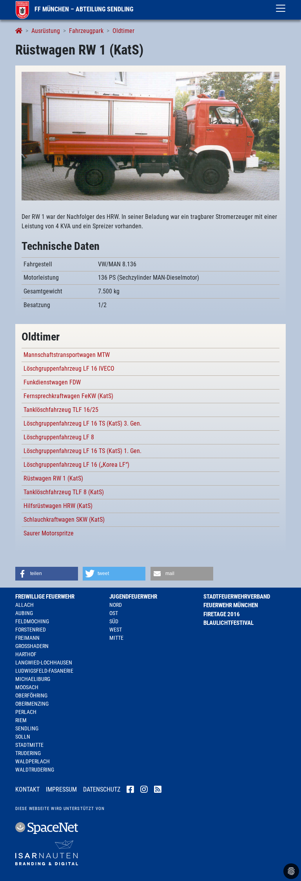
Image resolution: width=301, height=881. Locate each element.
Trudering (28, 753)
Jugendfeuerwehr (133, 596)
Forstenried (30, 629)
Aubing (24, 613)
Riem (21, 720)
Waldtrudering (34, 769)
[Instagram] (144, 790)
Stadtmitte (29, 745)
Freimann (27, 638)
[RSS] (158, 790)
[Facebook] (130, 790)
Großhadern (32, 646)
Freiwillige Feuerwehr (44, 596)
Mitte (116, 638)
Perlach (25, 712)
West (115, 629)
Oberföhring (31, 695)
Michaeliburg (32, 679)
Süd (113, 621)
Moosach (26, 687)
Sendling (26, 728)
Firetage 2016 (221, 614)
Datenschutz (101, 789)
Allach (24, 605)
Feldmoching (32, 621)
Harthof (25, 654)
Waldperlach (32, 761)
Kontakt (27, 789)
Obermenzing (32, 704)
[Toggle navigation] (281, 8)
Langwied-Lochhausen (43, 662)
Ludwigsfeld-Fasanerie (44, 671)
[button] (46, 574)
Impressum (61, 789)
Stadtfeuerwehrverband (236, 596)
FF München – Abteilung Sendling (83, 9)
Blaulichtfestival (228, 622)
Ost (113, 613)
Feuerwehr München (230, 605)
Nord (115, 605)
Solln (22, 737)
